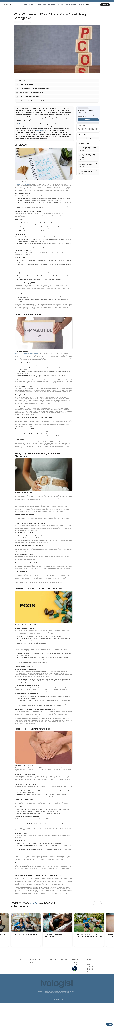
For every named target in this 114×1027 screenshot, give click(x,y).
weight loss (39, 130)
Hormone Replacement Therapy (37, 961)
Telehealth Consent (77, 964)
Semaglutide (23, 124)
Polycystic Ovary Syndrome (22, 184)
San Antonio (53, 959)
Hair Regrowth (33, 962)
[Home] (8, 4)
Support (89, 961)
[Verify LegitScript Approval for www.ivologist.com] (77, 968)
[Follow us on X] (96, 129)
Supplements (64, 959)
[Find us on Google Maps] (86, 129)
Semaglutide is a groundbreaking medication (26, 353)
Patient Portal (105, 4)
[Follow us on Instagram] (79, 129)
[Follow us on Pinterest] (89, 129)
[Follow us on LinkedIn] (92, 129)
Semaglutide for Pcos (92, 138)
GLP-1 (20, 959)
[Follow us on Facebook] (82, 129)
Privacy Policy (75, 959)
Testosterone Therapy (35, 959)
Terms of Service (76, 961)
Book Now (89, 959)
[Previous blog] (95, 903)
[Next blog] (101, 903)
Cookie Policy (75, 962)
